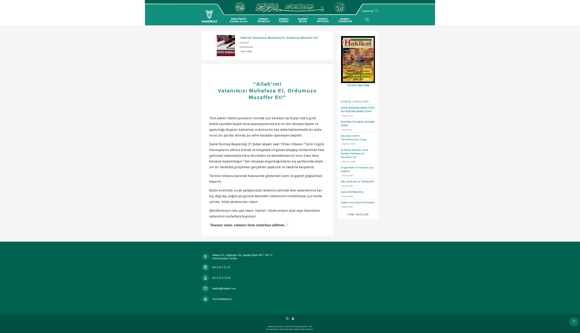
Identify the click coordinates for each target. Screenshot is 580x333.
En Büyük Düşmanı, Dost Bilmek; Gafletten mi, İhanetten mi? (354, 156)
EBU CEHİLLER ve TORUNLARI (357, 183)
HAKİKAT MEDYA (303, 20)
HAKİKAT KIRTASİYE (323, 20)
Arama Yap (367, 11)
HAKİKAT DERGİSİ (284, 20)
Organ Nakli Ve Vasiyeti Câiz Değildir (357, 171)
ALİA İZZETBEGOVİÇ (352, 194)
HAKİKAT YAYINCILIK (264, 20)
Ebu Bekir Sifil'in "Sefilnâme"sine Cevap (354, 140)
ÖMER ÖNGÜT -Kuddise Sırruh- (238, 20)
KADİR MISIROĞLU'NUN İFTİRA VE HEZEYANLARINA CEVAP (358, 111)
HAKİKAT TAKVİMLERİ (345, 20)
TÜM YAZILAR (358, 214)
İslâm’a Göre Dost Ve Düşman (358, 204)
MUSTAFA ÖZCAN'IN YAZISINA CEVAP (358, 126)
